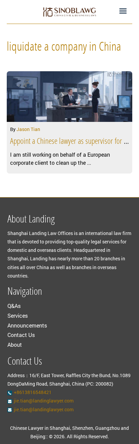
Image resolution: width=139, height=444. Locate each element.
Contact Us (21, 334)
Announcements (27, 325)
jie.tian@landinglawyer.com (44, 400)
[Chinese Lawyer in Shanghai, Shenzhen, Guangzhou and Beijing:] (69, 12)
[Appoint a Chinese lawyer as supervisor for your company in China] (69, 96)
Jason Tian (28, 129)
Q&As (14, 305)
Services (17, 315)
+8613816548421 (33, 392)
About (14, 344)
